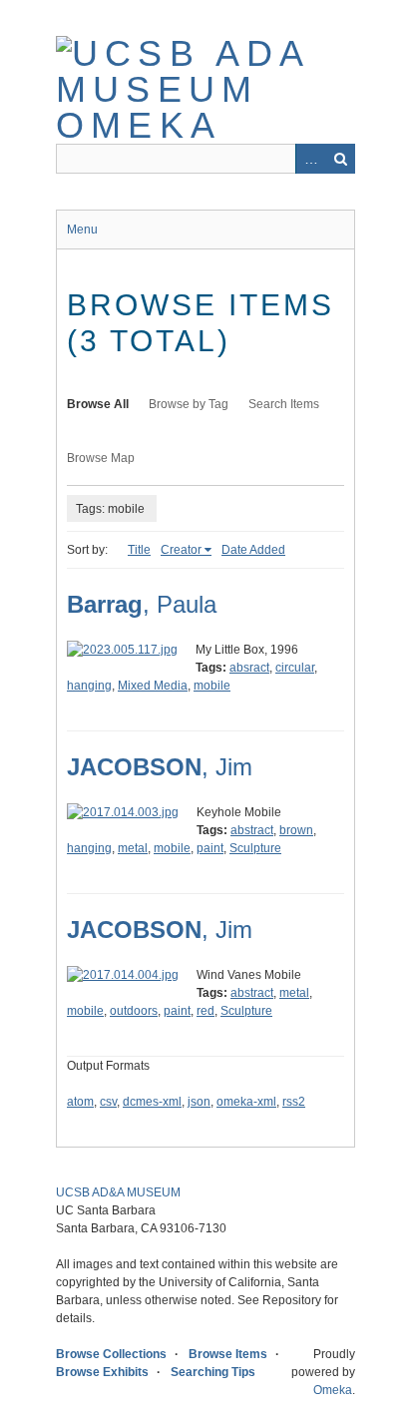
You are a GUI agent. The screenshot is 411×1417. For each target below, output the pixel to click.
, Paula (141, 604)
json (199, 1102)
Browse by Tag (188, 404)
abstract (251, 830)
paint (210, 848)
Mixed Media (153, 686)
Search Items (283, 404)
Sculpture (255, 848)
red (205, 1011)
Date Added (253, 550)
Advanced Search (310, 159)
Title (139, 550)
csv (108, 1102)
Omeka (332, 1390)
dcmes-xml (152, 1102)
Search (340, 159)
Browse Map (101, 458)
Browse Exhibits (102, 1372)
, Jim (159, 766)
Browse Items (228, 1354)
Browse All (98, 404)
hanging (89, 686)
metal (133, 848)
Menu (82, 229)
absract (249, 668)
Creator (181, 550)
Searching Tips (213, 1372)
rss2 (293, 1102)
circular (294, 668)
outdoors (134, 1011)
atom (80, 1102)
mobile (212, 686)
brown (296, 830)
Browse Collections (111, 1354)
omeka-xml (246, 1102)
